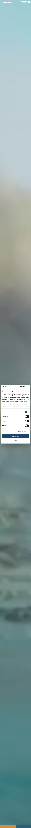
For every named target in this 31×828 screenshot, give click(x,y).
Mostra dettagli (22, 431)
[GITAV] (7, 2)
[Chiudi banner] (28, 386)
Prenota (24, 2)
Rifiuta (15, 440)
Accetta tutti (15, 436)
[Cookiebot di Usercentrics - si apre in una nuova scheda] (19, 387)
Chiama (23, 826)
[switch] (27, 416)
